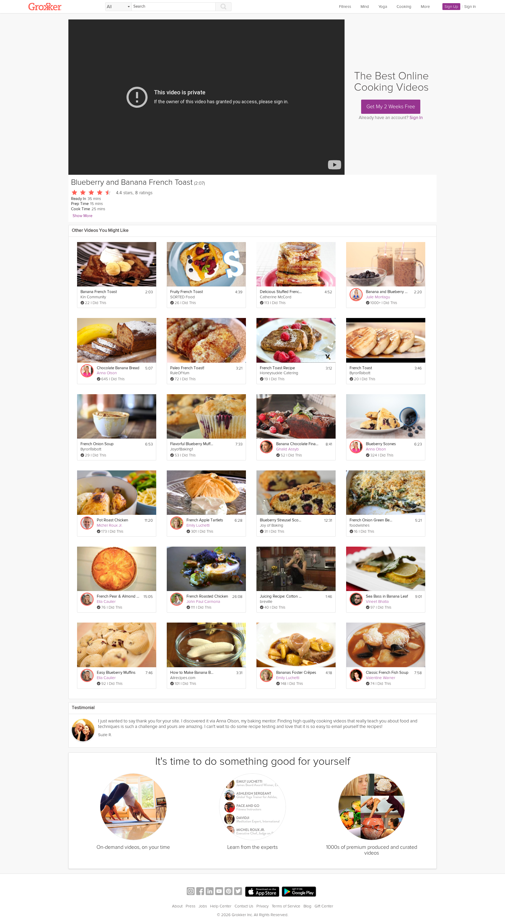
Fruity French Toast (186, 292)
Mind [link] (365, 6)
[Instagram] (191, 891)
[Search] (223, 6)
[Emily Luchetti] (176, 523)
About (177, 906)
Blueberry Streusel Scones (281, 520)
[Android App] (299, 891)
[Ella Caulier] (87, 599)
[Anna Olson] (87, 370)
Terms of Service (286, 906)
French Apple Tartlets (204, 520)
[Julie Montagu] (356, 294)
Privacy (262, 906)
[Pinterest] (229, 891)
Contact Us (244, 906)
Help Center (220, 906)
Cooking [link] (404, 6)
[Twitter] (238, 891)
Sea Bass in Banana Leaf (387, 596)
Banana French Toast (98, 292)
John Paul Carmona (203, 601)
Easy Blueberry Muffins (116, 673)
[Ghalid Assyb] (266, 446)
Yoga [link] (382, 6)
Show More (82, 216)
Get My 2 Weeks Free (390, 107)
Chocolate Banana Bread (118, 368)
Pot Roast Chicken (112, 520)
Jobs (203, 906)
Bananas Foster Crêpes (296, 673)
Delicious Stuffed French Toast (281, 292)
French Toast (361, 368)
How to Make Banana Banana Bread (192, 673)
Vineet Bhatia (377, 601)
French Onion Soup (97, 444)
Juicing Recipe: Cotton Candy (281, 596)
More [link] (425, 6)
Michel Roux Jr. (109, 525)
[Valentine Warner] (356, 675)
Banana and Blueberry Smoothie (387, 292)
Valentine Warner (380, 677)
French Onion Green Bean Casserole (371, 520)
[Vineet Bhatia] (356, 599)
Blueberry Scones (381, 444)
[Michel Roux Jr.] (87, 523)
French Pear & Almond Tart (118, 596)
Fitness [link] (345, 6)
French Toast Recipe (277, 368)
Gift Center (324, 906)
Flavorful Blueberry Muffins (192, 444)
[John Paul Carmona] (176, 599)
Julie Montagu (378, 297)
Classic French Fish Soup (387, 673)
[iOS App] (262, 891)
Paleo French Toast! (187, 368)
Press (190, 906)
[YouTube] (219, 891)
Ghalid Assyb (287, 449)
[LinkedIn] (210, 891)
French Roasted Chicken (207, 596)
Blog (307, 906)
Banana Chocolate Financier (298, 444)
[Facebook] (200, 891)
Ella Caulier (106, 601)
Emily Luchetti (198, 525)
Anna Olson (107, 373)
